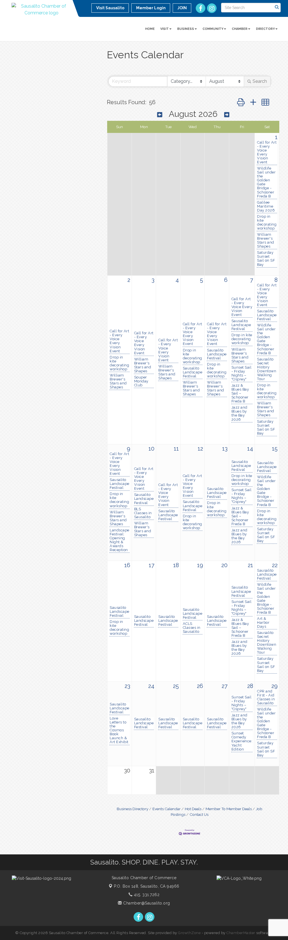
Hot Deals (193, 809)
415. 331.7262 (145, 894)
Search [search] (260, 81)
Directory (265, 29)
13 (225, 448)
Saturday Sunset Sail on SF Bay (266, 258)
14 (250, 448)
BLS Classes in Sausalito (143, 513)
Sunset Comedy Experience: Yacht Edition (242, 741)
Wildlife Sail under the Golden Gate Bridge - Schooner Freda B (266, 182)
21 (250, 565)
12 (200, 448)
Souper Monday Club (141, 381)
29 (274, 686)
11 (176, 448)
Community (212, 29)
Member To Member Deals (229, 809)
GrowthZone (189, 933)
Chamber (240, 29)
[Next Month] (227, 114)
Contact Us (199, 814)
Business (185, 29)
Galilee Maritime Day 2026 (266, 206)
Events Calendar (166, 809)
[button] (241, 102)
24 (151, 686)
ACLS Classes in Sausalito (192, 628)
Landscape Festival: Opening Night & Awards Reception (119, 540)
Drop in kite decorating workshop (266, 222)
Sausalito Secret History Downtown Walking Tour (266, 369)
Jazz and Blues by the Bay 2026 (239, 413)
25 (176, 686)
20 (224, 565)
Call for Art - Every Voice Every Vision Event (266, 152)
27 (225, 686)
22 (275, 565)
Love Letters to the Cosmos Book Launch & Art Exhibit (119, 730)
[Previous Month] (160, 114)
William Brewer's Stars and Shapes (265, 240)
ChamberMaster (240, 933)
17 (151, 565)
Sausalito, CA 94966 (146, 886)
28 (250, 686)
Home (150, 29)
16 (127, 565)
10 (151, 448)
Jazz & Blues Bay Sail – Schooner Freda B (240, 393)
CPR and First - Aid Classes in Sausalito (266, 697)
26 (200, 686)
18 (176, 565)
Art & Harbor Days (263, 623)
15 (275, 448)
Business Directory (132, 809)
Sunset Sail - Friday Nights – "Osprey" (241, 373)
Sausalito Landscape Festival (192, 372)
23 (127, 686)
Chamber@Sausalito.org (146, 903)
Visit (164, 29)
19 (200, 565)
